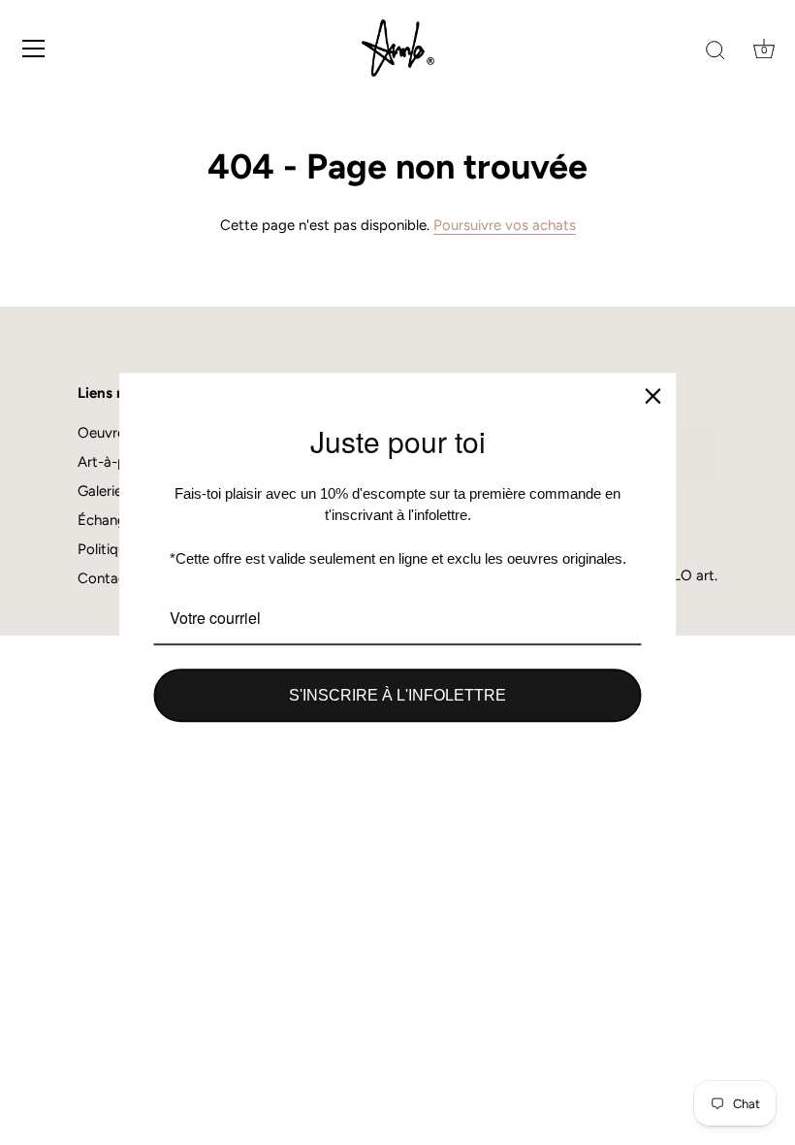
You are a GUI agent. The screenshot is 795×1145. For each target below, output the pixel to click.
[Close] (653, 396)
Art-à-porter (118, 462)
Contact (105, 578)
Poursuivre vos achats (504, 225)
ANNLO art (677, 575)
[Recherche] (715, 51)
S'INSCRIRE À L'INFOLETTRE (397, 695)
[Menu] (34, 48)
